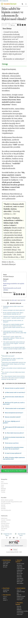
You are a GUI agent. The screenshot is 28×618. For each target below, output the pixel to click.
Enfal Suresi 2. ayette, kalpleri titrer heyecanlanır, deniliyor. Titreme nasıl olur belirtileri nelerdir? (13, 338)
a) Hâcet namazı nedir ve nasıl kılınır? (15, 392)
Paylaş (13, 25)
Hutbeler (3, 506)
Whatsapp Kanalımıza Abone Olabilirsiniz (14, 470)
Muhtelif (3, 490)
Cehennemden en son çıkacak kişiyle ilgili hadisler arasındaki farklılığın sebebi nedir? (14, 348)
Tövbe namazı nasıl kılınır (12, 443)
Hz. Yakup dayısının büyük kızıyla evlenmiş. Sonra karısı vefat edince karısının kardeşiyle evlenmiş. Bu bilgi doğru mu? (13, 377)
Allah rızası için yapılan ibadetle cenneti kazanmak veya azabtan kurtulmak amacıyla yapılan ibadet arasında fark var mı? (14, 326)
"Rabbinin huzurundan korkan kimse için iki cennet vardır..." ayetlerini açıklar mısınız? (14, 317)
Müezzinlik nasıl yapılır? (8, 356)
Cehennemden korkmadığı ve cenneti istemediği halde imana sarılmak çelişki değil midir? (14, 332)
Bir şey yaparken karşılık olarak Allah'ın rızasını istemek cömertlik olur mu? (13, 313)
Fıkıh (2, 481)
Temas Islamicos (20, 578)
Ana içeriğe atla (4, 0)
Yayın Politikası (5, 525)
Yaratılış (3, 492)
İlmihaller (3, 508)
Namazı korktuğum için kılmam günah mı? (14, 310)
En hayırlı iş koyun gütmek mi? (13, 453)
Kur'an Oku (19, 606)
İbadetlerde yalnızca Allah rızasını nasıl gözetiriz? (13, 307)
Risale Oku (5, 591)
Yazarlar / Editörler (6, 520)
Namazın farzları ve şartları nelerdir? (15, 388)
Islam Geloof (19, 575)
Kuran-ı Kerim (5, 563)
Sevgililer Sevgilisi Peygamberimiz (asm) (11, 501)
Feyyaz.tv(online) (20, 612)
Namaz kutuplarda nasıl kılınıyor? (14, 412)
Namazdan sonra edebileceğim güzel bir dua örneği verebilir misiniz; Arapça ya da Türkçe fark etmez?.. (13, 364)
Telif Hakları (4, 528)
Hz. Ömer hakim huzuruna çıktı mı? (14, 433)
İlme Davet (5, 566)
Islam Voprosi (19, 565)
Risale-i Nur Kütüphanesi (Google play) (21, 592)
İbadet (5, 281)
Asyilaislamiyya (20, 570)
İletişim (3, 530)
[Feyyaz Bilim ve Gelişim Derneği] (14, 542)
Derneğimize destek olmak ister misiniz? (14, 545)
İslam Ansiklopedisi (6, 510)
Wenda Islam (19, 576)
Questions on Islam (20, 563)
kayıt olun (22, 300)
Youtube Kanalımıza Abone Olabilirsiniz (14, 467)
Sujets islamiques (20, 583)
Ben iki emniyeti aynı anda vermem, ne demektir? (13, 321)
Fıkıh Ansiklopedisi (6, 503)
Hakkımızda (4, 518)
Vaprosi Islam (19, 571)
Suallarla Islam (19, 566)
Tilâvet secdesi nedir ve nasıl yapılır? (15, 408)
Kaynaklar (3, 521)
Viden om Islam (20, 573)
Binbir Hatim (5, 565)
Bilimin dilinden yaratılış (7, 500)
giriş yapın (14, 300)
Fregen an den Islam (21, 568)
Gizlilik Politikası (5, 526)
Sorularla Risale (6, 590)
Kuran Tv (5, 598)
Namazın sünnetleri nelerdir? (13, 417)
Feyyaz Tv (5, 596)
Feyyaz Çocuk (19, 599)
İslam (2, 487)
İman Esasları (4, 483)
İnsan (2, 485)
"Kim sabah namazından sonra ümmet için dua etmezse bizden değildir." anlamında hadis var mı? (14, 343)
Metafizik (3, 488)
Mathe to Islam (19, 581)
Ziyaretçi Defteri (5, 523)
